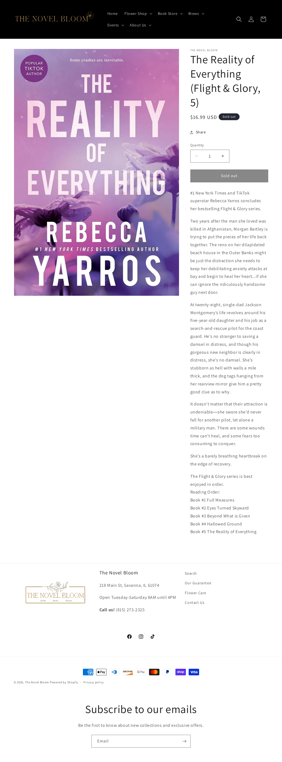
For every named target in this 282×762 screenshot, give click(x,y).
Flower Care (195, 592)
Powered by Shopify (64, 682)
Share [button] (201, 132)
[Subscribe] (184, 741)
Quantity (197, 145)
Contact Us (194, 602)
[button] (137, 13)
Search (191, 573)
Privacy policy (93, 682)
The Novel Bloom (37, 682)
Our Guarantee (198, 582)
